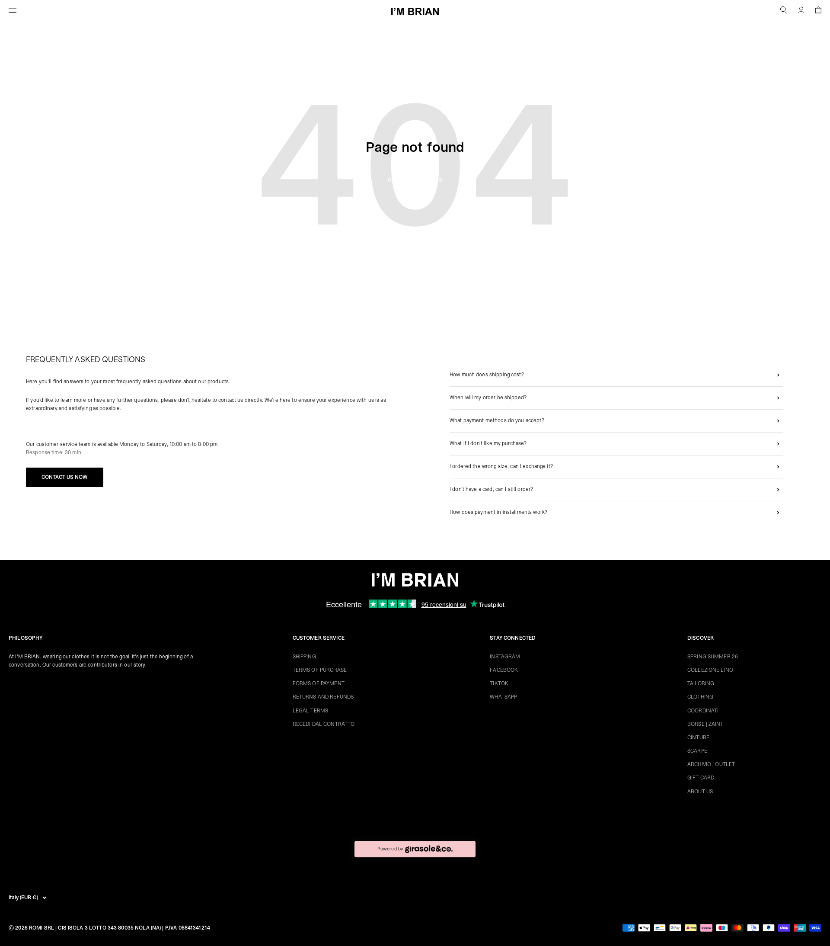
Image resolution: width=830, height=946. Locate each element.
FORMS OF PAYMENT (319, 683)
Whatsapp (503, 696)
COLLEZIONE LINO (710, 670)
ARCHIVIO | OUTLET (711, 764)
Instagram (505, 656)
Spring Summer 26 (712, 656)
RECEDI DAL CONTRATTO (324, 724)
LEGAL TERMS (310, 710)
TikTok (499, 683)
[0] (818, 11)
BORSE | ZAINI (704, 724)
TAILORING (700, 683)
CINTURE (698, 737)
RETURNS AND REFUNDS (323, 696)
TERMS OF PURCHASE (320, 670)
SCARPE (697, 750)
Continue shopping (415, 179)
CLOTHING (700, 696)
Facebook (504, 670)
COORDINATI (702, 710)
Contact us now (65, 477)
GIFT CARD (700, 777)
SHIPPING (304, 656)
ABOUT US (700, 791)
